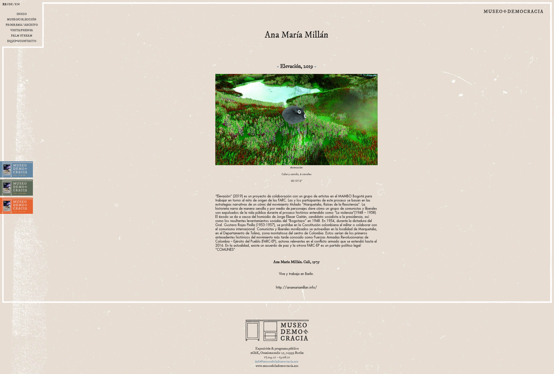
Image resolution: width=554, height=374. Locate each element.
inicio (22, 14)
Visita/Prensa (21, 30)
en (17, 4)
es (4, 4)
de (10, 4)
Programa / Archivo (22, 25)
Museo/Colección (21, 19)
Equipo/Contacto (21, 41)
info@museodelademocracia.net (276, 361)
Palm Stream (21, 35)
